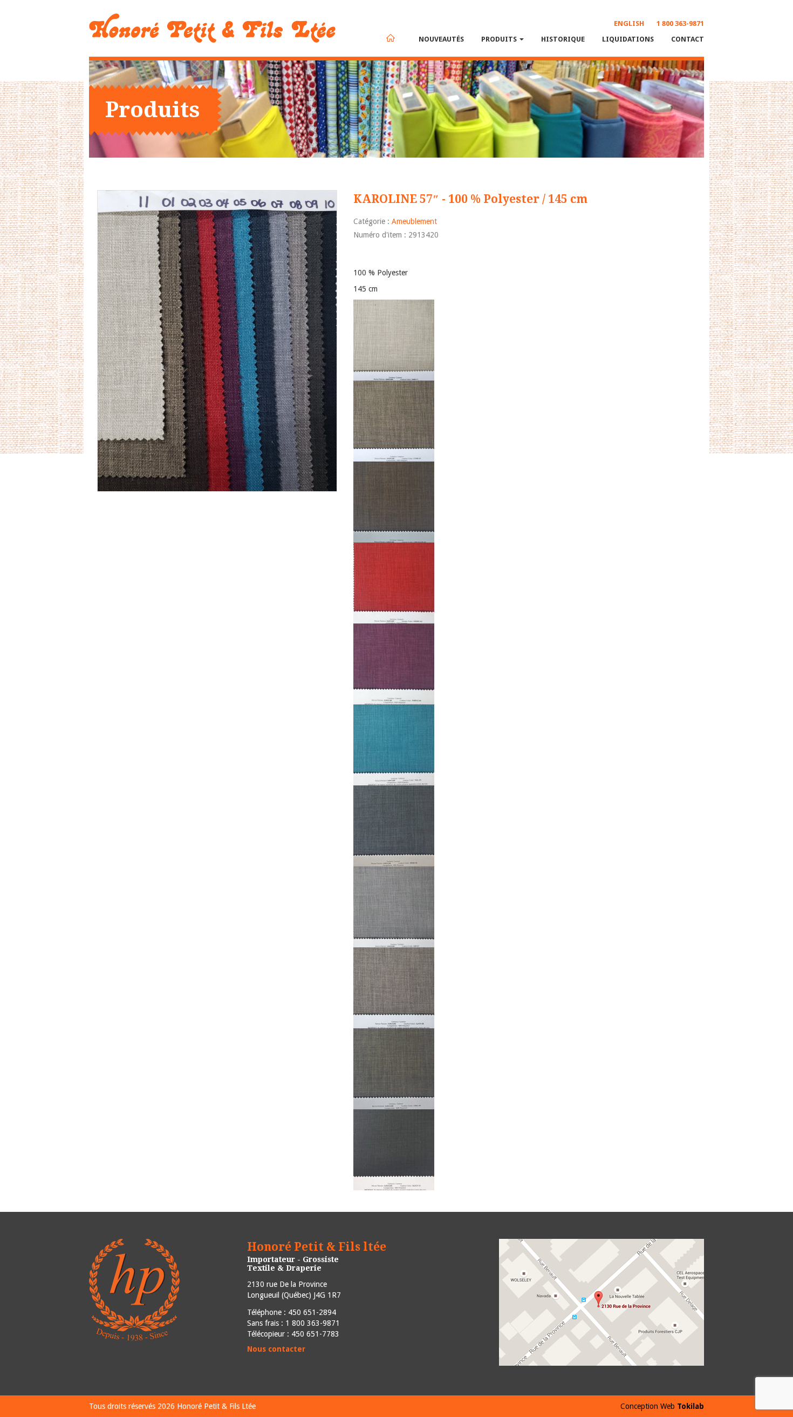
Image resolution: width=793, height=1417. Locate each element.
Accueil (390, 37)
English (629, 23)
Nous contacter (276, 1349)
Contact (687, 39)
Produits (499, 39)
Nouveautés (441, 39)
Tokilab (690, 1406)
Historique (563, 39)
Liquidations (628, 39)
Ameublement (414, 221)
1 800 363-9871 (680, 23)
